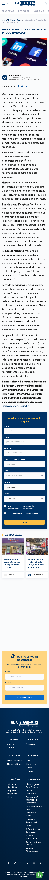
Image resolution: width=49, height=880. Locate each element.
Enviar (24, 522)
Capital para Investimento (15, 459)
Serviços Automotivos (32, 837)
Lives (28, 760)
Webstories (31, 764)
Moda (28, 825)
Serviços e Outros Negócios (34, 843)
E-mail (8, 682)
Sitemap (10, 797)
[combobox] (22, 476)
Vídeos (29, 768)
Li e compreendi (21, 507)
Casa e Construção (31, 792)
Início (4, 20)
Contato (11, 747)
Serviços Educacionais (32, 850)
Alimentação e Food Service (32, 785)
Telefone (7, 448)
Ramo (6, 494)
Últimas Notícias (14, 764)
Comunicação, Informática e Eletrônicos (33, 800)
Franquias (8, 11)
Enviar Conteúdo (14, 760)
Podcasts (30, 771)
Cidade (7, 471)
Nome (6, 426)
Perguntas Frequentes (12, 792)
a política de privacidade (28, 507)
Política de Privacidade (12, 785)
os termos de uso (31, 514)
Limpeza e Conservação (32, 820)
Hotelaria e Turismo (31, 814)
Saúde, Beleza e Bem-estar (33, 830)
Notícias (39, 11)
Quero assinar (24, 697)
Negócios (24, 11)
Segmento (8, 482)
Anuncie (10, 744)
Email (6, 437)
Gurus (19, 20)
